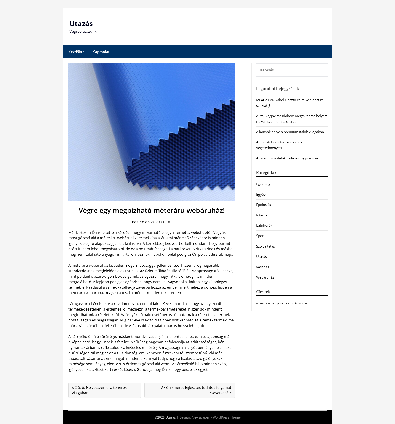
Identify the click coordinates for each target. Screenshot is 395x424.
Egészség (263, 184)
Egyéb (261, 194)
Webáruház (265, 277)
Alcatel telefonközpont (269, 303)
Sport (260, 235)
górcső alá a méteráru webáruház (107, 237)
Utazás (81, 23)
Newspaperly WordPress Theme (216, 417)
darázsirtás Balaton (295, 303)
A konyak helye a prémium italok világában (290, 131)
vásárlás (262, 267)
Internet (262, 215)
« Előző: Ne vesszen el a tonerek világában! (99, 390)
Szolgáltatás (265, 246)
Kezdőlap (76, 51)
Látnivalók (264, 225)
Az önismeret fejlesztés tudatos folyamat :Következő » (196, 390)
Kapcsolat (101, 51)
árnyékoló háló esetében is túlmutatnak (160, 314)
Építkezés (263, 204)
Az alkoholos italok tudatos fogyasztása (287, 158)
